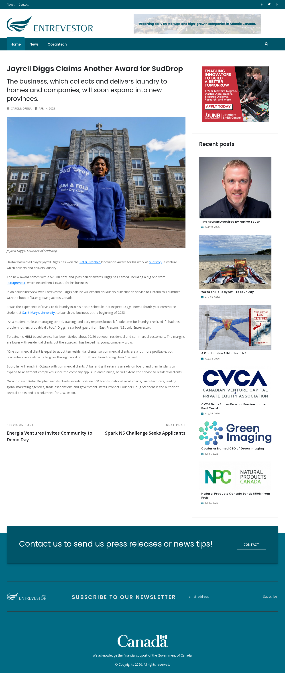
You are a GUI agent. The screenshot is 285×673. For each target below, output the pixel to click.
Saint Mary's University (38, 312)
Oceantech (57, 44)
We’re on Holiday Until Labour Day (227, 292)
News (34, 44)
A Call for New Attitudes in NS (223, 353)
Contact (23, 4)
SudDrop (155, 262)
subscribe (270, 596)
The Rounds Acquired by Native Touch (230, 222)
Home (16, 44)
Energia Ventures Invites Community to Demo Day (49, 433)
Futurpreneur (16, 283)
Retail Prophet (90, 262)
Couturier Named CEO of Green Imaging (232, 448)
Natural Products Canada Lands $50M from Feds (235, 495)
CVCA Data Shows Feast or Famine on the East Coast (233, 406)
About (10, 4)
